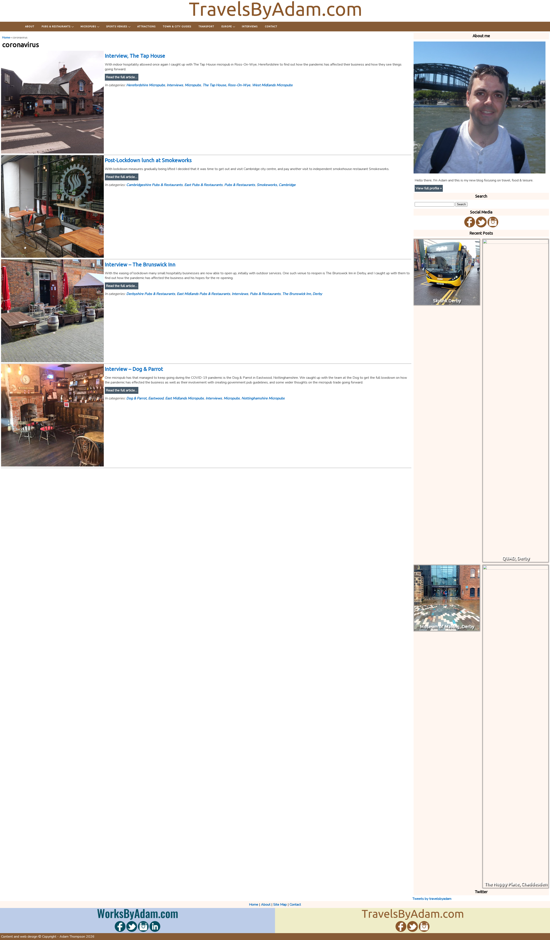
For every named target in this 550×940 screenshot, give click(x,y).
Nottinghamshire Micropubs (263, 398)
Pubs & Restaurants (56, 26)
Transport (206, 26)
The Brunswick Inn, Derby (302, 293)
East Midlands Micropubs (184, 398)
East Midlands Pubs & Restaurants (203, 293)
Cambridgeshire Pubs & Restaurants (154, 184)
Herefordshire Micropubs (145, 85)
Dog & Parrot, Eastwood (144, 398)
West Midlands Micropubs (272, 85)
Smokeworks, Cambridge (276, 184)
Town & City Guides (177, 26)
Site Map (280, 904)
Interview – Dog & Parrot (134, 369)
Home (6, 38)
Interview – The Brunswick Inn (140, 264)
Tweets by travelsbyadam (431, 898)
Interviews (250, 26)
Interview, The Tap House (135, 56)
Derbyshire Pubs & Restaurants (150, 293)
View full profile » (429, 188)
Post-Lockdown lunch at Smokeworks (148, 160)
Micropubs (88, 26)
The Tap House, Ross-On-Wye (226, 85)
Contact (271, 26)
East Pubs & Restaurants (203, 184)
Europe (227, 26)
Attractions (146, 26)
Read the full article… (121, 77)
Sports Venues (116, 26)
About (29, 26)
